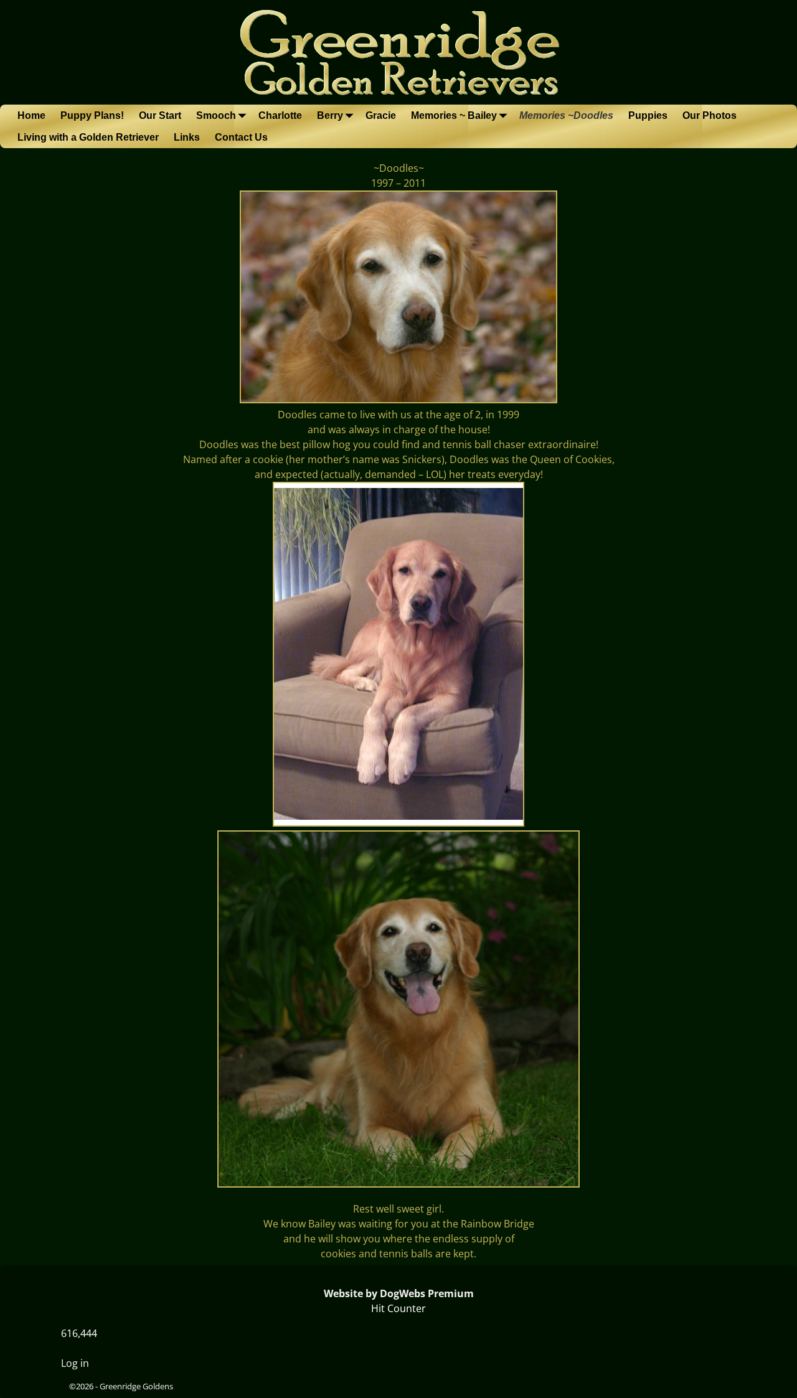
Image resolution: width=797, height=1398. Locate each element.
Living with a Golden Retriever (88, 137)
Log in (75, 1363)
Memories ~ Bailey (454, 115)
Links (187, 137)
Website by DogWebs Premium (399, 1293)
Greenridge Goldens (136, 1386)
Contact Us (241, 137)
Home (31, 115)
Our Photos (709, 115)
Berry (330, 115)
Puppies (647, 115)
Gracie (380, 115)
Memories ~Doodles (566, 115)
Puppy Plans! (92, 115)
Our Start (160, 115)
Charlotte (280, 115)
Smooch (216, 115)
